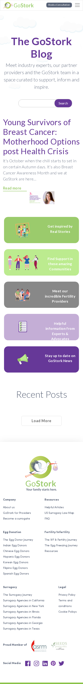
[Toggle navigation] (77, 5)
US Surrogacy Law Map (59, 513)
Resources (51, 551)
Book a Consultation (59, 4)
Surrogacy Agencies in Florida (22, 617)
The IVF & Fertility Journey (61, 539)
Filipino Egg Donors (15, 568)
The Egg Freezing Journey (61, 545)
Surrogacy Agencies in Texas (21, 628)
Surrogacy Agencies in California (23, 600)
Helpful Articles (54, 507)
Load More (41, 421)
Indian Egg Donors (15, 545)
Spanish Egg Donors (16, 573)
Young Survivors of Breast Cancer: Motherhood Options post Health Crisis (41, 136)
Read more (12, 188)
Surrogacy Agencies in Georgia (23, 623)
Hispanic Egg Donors (16, 556)
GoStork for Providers (17, 513)
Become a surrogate (16, 518)
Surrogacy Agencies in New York (23, 606)
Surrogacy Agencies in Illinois (21, 611)
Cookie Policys (67, 611)
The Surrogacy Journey (17, 595)
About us (9, 507)
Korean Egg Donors (15, 562)
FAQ (47, 518)
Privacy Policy (66, 595)
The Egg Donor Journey (18, 539)
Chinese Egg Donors (16, 551)
